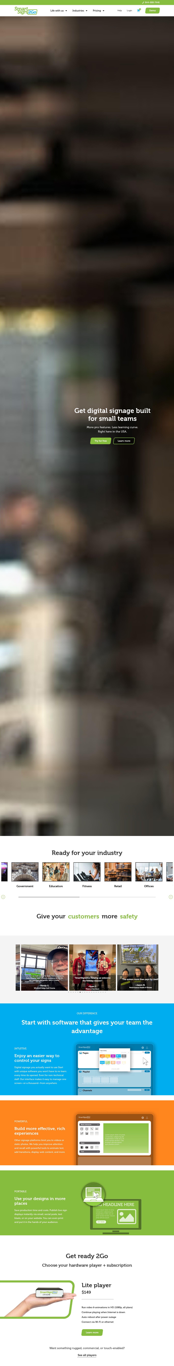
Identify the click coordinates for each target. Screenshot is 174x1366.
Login (129, 10)
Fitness (25, 886)
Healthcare (118, 886)
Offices (87, 886)
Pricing (97, 10)
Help (119, 10)
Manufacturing (149, 886)
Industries (78, 10)
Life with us (57, 10)
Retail (56, 886)
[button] (3, 897)
